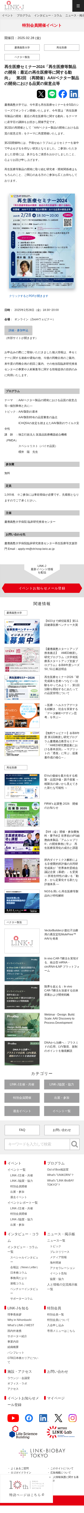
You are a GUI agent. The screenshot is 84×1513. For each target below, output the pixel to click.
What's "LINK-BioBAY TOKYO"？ (60, 1182)
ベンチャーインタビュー (24, 1291)
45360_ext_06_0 (18, 191)
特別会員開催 (22, 1097)
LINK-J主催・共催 (22, 1084)
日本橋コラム (18, 1272)
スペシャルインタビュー (24, 1259)
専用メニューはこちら (61, 1331)
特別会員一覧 (55, 1314)
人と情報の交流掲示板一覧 (62, 1287)
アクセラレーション (62, 1268)
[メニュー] (78, 6)
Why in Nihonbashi (19, 1320)
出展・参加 (61, 1097)
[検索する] (75, 1144)
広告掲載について (60, 1472)
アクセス (13, 1389)
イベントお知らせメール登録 (23, 1401)
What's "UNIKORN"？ (60, 1175)
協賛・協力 (57, 1279)
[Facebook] (29, 1420)
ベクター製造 (22, 57)
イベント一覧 (61, 1111)
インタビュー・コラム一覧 (22, 1249)
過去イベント (22, 1111)
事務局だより (18, 1278)
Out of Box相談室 (58, 1169)
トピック (55, 1246)
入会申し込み (55, 1325)
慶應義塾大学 (22, 47)
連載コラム (17, 1283)
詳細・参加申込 (18, 330)
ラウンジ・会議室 (18, 1378)
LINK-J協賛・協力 (61, 1084)
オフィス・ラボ (17, 1383)
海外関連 (55, 1262)
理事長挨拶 (14, 1314)
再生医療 (61, 47)
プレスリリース (60, 1252)
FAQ (22, 1130)
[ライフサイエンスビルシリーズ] (23, 1432)
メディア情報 (58, 1257)
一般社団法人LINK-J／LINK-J (14, 6)
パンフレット (15, 1352)
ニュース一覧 (56, 1240)
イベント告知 (58, 1273)
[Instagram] (73, 1420)
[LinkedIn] (44, 1420)
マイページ (55, 1398)
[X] (58, 1420)
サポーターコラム (21, 1298)
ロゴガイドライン (21, 1472)
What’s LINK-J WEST (20, 1325)
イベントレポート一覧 (22, 1202)
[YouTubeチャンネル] (13, 1420)
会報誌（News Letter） (24, 1267)
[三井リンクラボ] (61, 1432)
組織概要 (13, 1347)
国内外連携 (14, 1331)
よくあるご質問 (20, 1468)
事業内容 (13, 1341)
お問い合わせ (62, 1130)
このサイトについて (62, 1468)
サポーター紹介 (17, 1336)
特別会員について (58, 1320)
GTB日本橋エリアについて (22, 1360)
